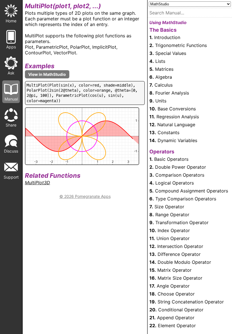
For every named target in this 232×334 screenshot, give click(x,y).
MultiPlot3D (37, 182)
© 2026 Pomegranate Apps (85, 196)
